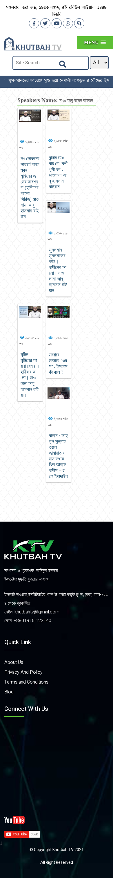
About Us (13, 662)
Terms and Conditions (26, 682)
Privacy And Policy (23, 672)
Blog (9, 691)
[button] (95, 42)
